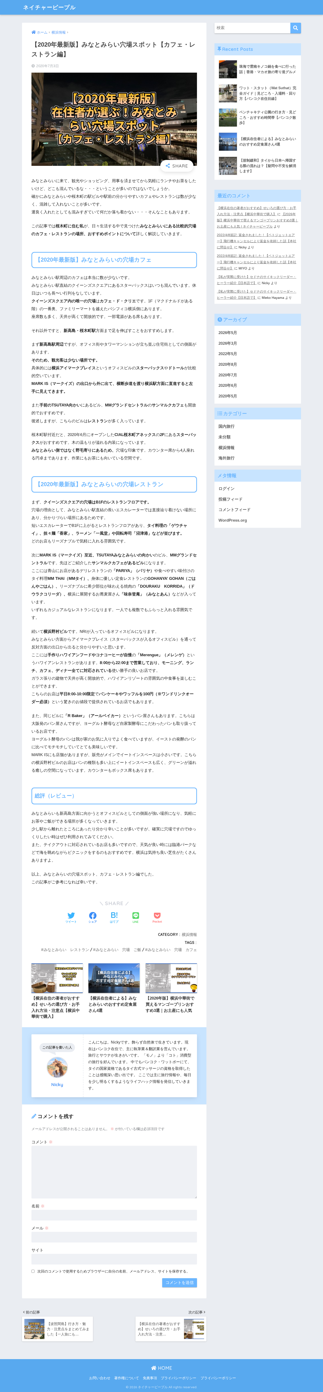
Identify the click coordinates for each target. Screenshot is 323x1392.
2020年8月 (227, 364)
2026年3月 (227, 343)
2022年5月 (227, 354)
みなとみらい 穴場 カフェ (172, 949)
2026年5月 (227, 332)
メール (40, 1228)
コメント (42, 1142)
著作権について (126, 1378)
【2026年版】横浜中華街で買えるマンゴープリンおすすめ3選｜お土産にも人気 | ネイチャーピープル (257, 220)
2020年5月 (227, 396)
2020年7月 (227, 375)
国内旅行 (226, 426)
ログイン (226, 488)
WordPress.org (232, 520)
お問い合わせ (99, 1378)
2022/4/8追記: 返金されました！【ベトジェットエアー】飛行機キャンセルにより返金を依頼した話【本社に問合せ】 (256, 241)
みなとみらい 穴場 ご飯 (118, 949)
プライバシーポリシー (178, 1378)
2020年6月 (227, 385)
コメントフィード (234, 509)
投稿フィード (230, 499)
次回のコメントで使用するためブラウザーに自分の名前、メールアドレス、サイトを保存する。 (113, 1271)
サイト (37, 1250)
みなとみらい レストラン (66, 949)
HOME (164, 1368)
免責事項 (150, 1378)
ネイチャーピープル (49, 7)
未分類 (224, 437)
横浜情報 (189, 934)
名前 (38, 1206)
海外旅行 (226, 458)
